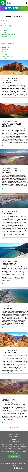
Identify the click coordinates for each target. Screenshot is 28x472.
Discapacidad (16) (6, 36)
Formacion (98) (5, 41)
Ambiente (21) (5, 30)
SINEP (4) (3, 58)
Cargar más (14, 427)
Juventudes (21, 444)
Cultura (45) (4, 32)
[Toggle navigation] (26, 3)
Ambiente (23, 446)
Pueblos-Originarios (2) (7, 56)
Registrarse (14, 456)
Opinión (20, 448)
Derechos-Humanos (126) (8, 34)
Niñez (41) (4, 52)
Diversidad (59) (5, 39)
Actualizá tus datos (14, 441)
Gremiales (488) (5, 47)
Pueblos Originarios (14, 446)
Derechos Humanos (11, 448)
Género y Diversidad (7, 444)
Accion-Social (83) (6, 26)
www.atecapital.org (14, 436)
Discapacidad (4, 446)
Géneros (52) (4, 45)
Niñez (15, 444)
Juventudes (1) (5, 49)
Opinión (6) (4, 54)
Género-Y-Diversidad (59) (7, 43)
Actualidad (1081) (5, 28)
